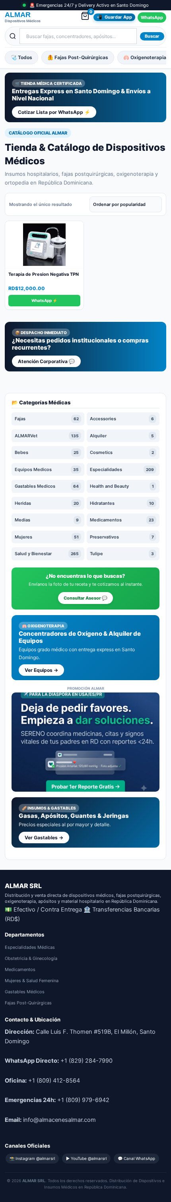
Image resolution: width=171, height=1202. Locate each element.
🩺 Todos (21, 57)
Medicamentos (20, 969)
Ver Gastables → (44, 837)
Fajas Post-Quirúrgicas (28, 1003)
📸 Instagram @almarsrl (32, 1158)
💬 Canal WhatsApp (136, 1158)
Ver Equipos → (41, 670)
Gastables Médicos (25, 991)
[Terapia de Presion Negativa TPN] (44, 245)
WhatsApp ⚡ (44, 300)
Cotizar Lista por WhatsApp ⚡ (54, 112)
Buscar (152, 36)
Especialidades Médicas (30, 947)
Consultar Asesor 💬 (85, 598)
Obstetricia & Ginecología (31, 958)
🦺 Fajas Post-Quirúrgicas (77, 57)
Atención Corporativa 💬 (46, 361)
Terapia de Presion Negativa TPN (43, 274)
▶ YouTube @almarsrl (86, 1158)
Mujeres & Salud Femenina (31, 980)
